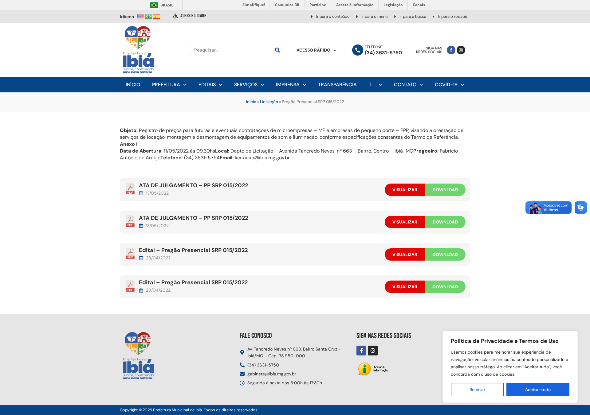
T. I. (372, 84)
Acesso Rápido (313, 50)
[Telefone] (357, 50)
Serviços (246, 84)
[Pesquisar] (277, 50)
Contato (405, 84)
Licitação (269, 101)
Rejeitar (477, 389)
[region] (510, 367)
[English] (141, 16)
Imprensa (288, 84)
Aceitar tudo (538, 389)
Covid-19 (446, 84)
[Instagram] (461, 50)
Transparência (337, 84)
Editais (207, 84)
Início (133, 84)
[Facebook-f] (451, 50)
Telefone (373, 47)
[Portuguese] (149, 16)
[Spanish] (157, 16)
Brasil (160, 5)
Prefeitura (166, 84)
